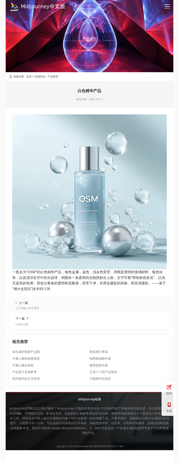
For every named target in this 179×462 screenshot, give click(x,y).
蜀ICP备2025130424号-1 (106, 446)
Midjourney (65, 408)
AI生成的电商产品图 (26, 352)
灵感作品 (39, 76)
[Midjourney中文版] (37, 6)
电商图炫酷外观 (100, 358)
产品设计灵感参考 (24, 372)
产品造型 (53, 76)
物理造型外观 (99, 365)
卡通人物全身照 (23, 365)
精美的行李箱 (99, 352)
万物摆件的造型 (100, 378)
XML (121, 446)
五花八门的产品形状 (103, 372)
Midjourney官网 (20, 408)
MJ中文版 (77, 418)
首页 (29, 76)
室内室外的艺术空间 (26, 378)
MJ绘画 (125, 413)
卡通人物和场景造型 (26, 358)
